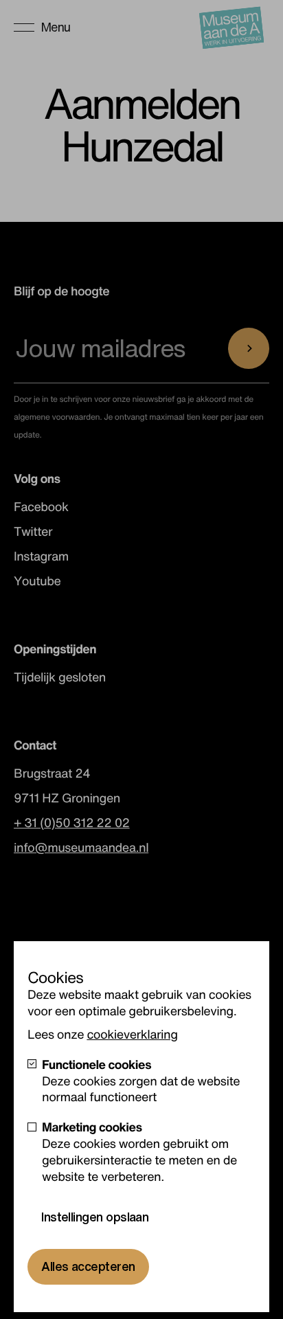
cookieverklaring (132, 1034)
